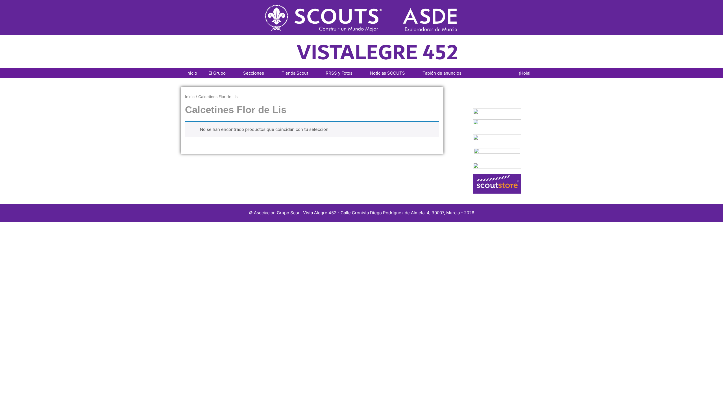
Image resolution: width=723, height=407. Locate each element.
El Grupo (217, 73)
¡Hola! (524, 73)
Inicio (191, 73)
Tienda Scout (295, 73)
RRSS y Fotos (339, 73)
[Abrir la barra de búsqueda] (505, 73)
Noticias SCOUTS (387, 73)
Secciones (253, 73)
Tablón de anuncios (442, 73)
